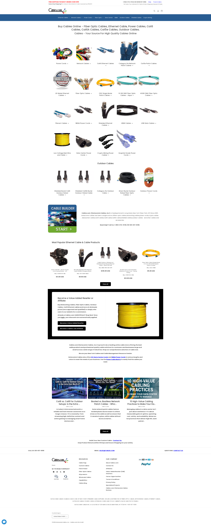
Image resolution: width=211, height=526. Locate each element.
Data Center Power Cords (83, 154)
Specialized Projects (113, 485)
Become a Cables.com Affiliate (71, 328)
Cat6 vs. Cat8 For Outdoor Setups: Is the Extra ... (69, 402)
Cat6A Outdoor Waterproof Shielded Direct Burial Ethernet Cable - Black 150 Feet (105, 264)
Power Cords (61, 63)
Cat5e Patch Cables (149, 63)
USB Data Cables (147, 123)
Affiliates (109, 468)
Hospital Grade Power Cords (127, 154)
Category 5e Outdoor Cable (105, 192)
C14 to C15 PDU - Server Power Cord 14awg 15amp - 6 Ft (60, 270)
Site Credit (80, 522)
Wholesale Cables (85, 477)
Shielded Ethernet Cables (105, 124)
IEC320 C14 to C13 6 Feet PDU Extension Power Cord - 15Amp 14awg (128, 271)
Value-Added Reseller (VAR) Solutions (115, 472)
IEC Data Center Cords (99, 357)
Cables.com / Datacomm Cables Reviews (117, 489)
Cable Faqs (82, 463)
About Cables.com (112, 463)
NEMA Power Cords (83, 123)
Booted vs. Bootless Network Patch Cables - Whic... (105, 402)
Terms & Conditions (112, 479)
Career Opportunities (113, 476)
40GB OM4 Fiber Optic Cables (148, 94)
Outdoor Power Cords (148, 191)
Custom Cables (84, 466)
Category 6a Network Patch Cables (127, 64)
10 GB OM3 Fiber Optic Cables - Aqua (127, 94)
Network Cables (83, 63)
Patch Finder (83, 468)
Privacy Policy (110, 482)
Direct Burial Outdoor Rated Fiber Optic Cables (127, 193)
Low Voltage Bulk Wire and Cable (62, 154)
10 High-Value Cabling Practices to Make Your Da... (141, 402)
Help (149, 2)
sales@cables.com (107, 451)
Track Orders (157, 2)
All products (83, 474)
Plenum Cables (61, 123)
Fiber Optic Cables (83, 93)
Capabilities (83, 480)
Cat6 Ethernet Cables (105, 63)
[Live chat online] (4, 521)
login (63, 317)
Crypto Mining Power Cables (105, 154)
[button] (154, 11)
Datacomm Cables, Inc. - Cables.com (66, 522)
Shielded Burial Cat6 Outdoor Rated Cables (62, 193)
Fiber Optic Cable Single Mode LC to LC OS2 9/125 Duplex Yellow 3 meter (151, 264)
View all (105, 284)
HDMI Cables (126, 123)
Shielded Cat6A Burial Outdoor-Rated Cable (83, 192)
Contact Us (117, 440)
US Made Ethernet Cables (62, 94)
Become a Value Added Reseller (72, 323)
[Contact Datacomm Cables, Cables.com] (65, 480)
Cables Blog (83, 483)
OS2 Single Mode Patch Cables (105, 94)
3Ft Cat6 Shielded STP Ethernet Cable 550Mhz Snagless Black (83, 270)
